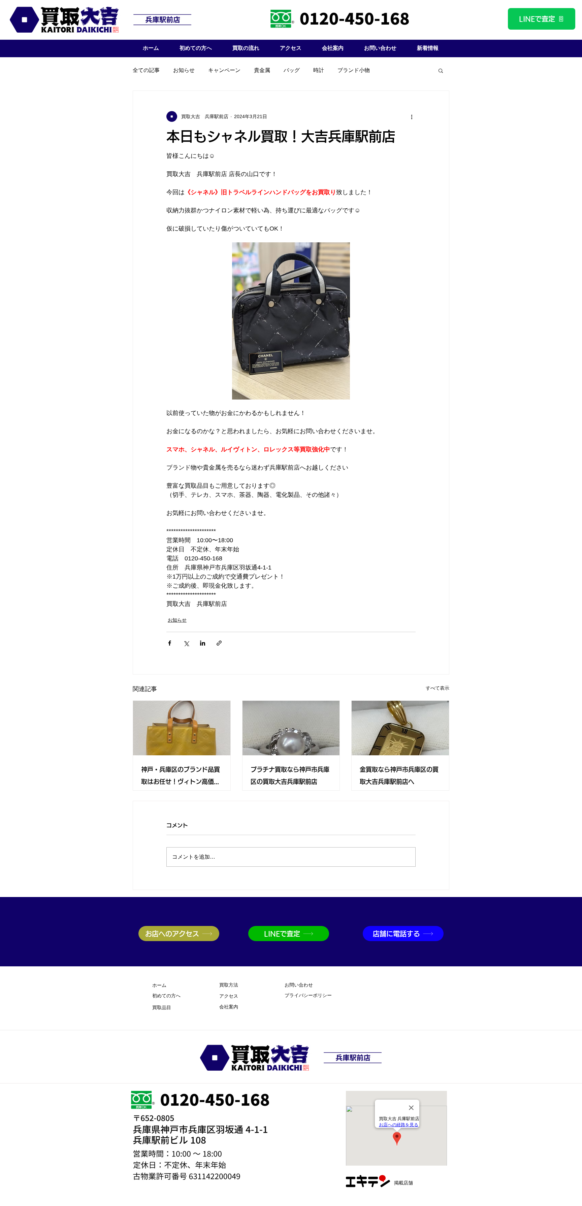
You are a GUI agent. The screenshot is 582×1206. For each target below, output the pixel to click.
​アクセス (228, 996)
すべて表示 (437, 688)
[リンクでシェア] (219, 643)
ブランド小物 (353, 70)
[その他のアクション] (412, 116)
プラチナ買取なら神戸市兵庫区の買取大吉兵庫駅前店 (290, 775)
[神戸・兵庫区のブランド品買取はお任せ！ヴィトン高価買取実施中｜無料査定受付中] (181, 728)
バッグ (292, 70)
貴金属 (262, 70)
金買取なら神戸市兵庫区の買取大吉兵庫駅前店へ (399, 775)
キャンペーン (224, 70)
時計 (318, 70)
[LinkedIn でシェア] (202, 643)
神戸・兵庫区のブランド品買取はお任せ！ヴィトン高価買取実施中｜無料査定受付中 (180, 777)
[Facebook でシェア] (169, 643)
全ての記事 (146, 70)
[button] (441, 70)
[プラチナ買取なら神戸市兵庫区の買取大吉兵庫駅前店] (291, 728)
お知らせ (184, 70)
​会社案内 (228, 1007)
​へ (166, 996)
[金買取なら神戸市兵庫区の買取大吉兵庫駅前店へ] (400, 728)
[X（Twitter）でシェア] (186, 643)
